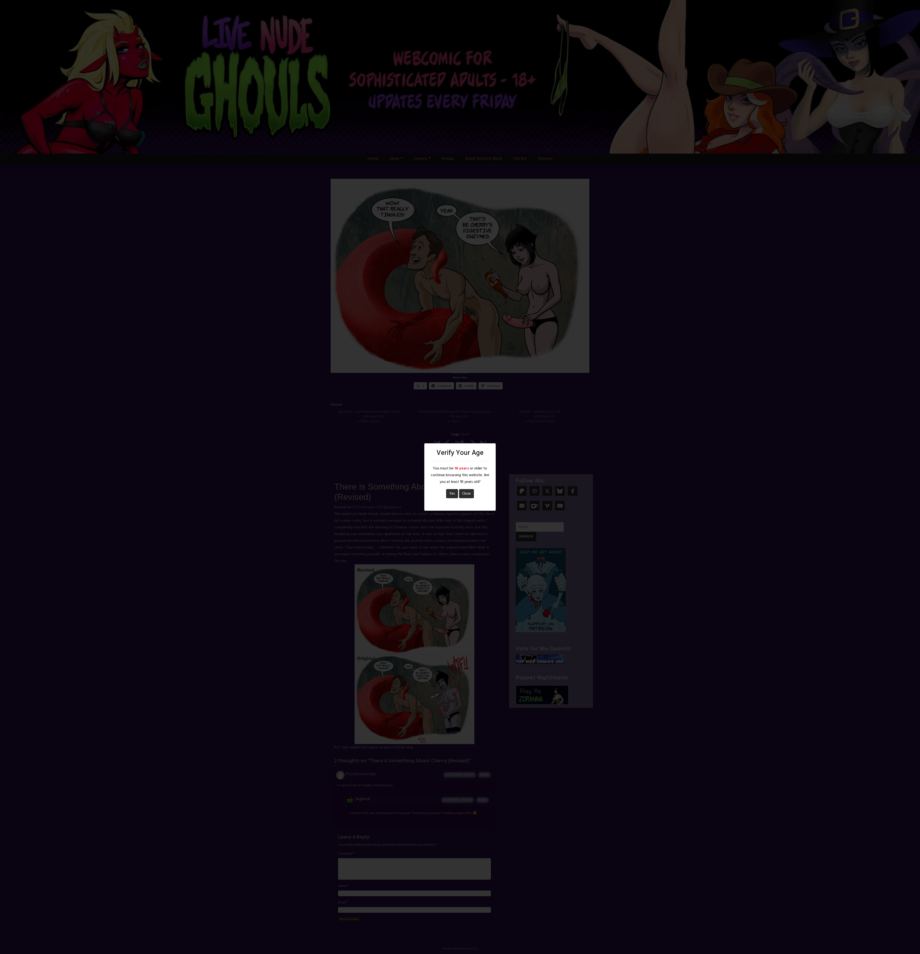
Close (466, 494)
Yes (452, 494)
